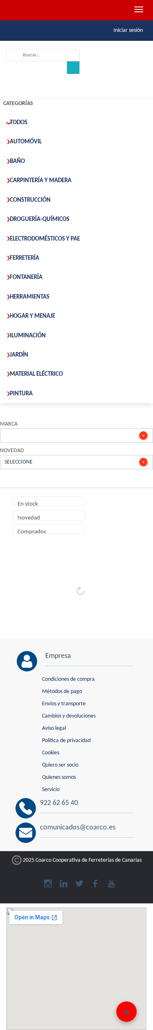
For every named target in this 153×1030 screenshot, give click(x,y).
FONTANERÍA (26, 277)
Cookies (50, 753)
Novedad (29, 518)
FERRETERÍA (24, 258)
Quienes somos (59, 777)
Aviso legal (54, 728)
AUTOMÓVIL (26, 142)
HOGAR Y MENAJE (32, 316)
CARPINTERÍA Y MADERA (40, 181)
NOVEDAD (12, 451)
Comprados (32, 532)
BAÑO (17, 161)
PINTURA (21, 394)
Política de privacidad (66, 741)
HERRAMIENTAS (29, 297)
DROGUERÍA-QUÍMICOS (39, 219)
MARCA (9, 424)
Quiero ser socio (60, 765)
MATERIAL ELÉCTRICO (36, 374)
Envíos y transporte (64, 704)
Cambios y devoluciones (68, 716)
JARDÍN (19, 355)
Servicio (51, 790)
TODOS (18, 123)
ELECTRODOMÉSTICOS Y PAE (45, 239)
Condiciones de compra (68, 679)
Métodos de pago (62, 692)
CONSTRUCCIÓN (30, 200)
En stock (28, 504)
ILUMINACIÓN (28, 336)
